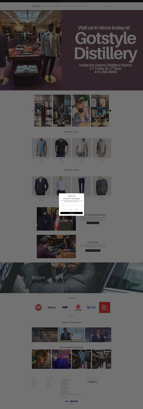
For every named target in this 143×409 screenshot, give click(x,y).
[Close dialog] (83, 194)
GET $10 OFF (71, 212)
